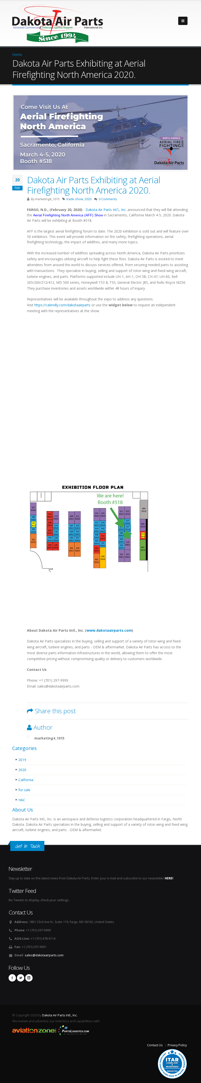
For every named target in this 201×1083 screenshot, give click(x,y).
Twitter (20, 978)
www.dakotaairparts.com (109, 630)
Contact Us (155, 1045)
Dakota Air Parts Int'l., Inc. (106, 209)
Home (17, 54)
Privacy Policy (177, 1045)
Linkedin (29, 978)
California (25, 779)
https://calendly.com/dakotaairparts (61, 305)
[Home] (57, 22)
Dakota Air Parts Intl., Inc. (59, 1015)
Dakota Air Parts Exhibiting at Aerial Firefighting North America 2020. (93, 185)
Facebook (12, 978)
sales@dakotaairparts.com (44, 955)
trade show (74, 199)
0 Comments (108, 199)
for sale (24, 790)
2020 (88, 199)
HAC (21, 800)
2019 (22, 759)
